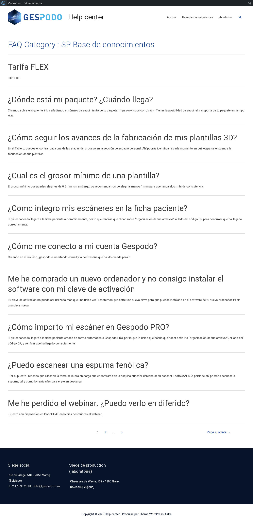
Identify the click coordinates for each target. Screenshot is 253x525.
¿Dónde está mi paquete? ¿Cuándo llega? (80, 99)
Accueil (171, 17)
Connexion (15, 3)
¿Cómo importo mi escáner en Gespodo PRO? (88, 327)
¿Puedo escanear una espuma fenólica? (78, 365)
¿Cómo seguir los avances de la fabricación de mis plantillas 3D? (122, 137)
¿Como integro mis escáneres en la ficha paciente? (97, 208)
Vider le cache (33, 3)
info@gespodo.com (47, 486)
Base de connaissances (197, 17)
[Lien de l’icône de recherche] (240, 17)
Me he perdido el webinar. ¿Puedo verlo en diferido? (99, 403)
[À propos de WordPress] (3, 3)
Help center (86, 17)
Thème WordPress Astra (155, 514)
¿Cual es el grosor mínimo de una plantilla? (84, 175)
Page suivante (218, 432)
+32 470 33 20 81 (20, 486)
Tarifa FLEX (29, 67)
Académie (225, 17)
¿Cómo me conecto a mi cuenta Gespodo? (82, 246)
